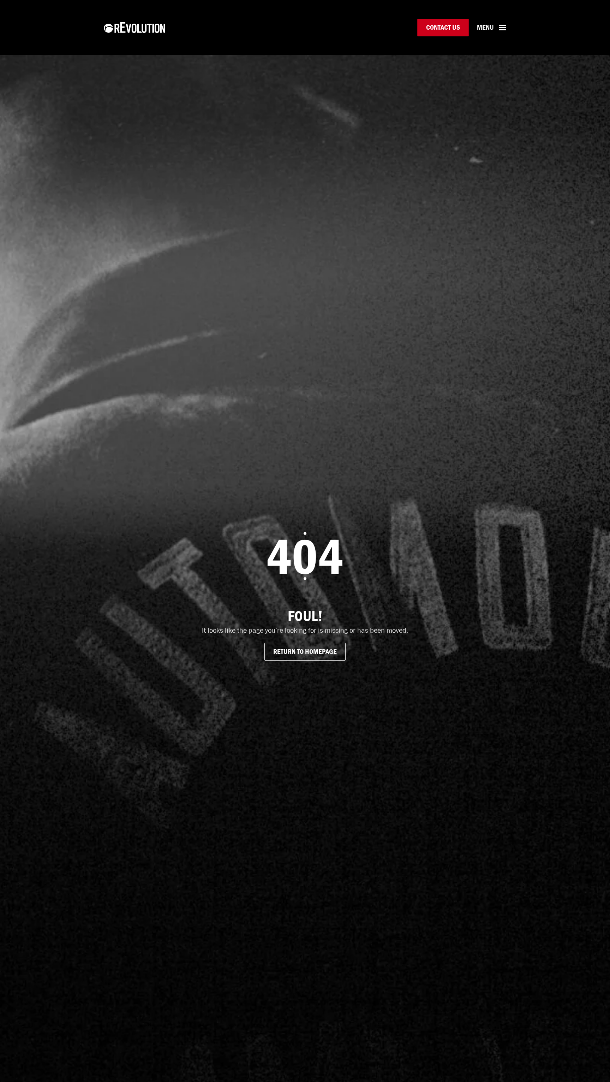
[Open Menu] (502, 27)
